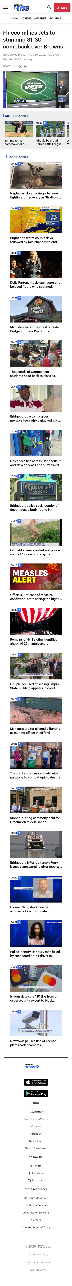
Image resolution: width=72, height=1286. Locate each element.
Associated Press (14, 54)
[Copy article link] (25, 66)
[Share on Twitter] (20, 66)
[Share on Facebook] (15, 66)
